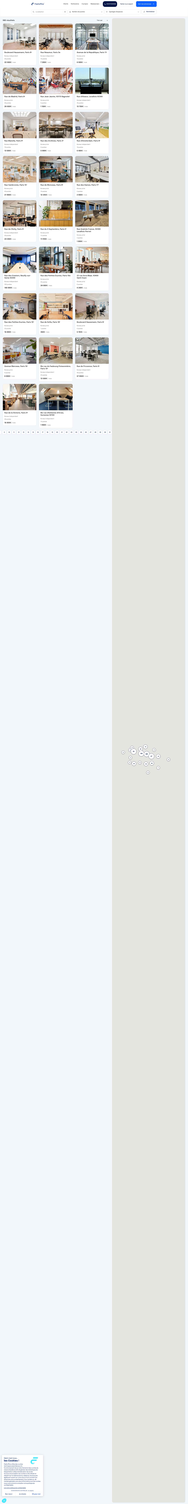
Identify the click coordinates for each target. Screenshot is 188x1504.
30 (105, 432)
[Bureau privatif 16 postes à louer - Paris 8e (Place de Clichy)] (92, 125)
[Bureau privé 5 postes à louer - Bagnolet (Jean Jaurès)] (56, 81)
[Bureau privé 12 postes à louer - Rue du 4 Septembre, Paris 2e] (56, 213)
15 (33, 432)
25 (81, 432)
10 (9, 432)
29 (100, 432)
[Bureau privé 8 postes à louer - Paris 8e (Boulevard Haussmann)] (92, 306)
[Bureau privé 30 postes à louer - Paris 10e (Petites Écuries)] (56, 260)
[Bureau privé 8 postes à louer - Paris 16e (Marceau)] (19, 350)
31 (110, 432)
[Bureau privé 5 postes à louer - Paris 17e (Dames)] (92, 169)
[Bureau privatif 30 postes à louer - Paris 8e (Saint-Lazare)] (19, 37)
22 (66, 432)
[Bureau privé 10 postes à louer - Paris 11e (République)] (92, 37)
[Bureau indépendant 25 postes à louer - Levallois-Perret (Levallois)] (92, 81)
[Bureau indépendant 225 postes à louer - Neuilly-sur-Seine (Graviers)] (19, 260)
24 (76, 432)
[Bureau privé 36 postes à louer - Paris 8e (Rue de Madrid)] (19, 81)
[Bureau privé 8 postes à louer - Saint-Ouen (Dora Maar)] (92, 260)
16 (38, 432)
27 (90, 432)
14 (28, 432)
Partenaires (75, 4)
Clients (65, 4)
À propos (85, 4)
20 (57, 432)
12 (18, 432)
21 (62, 432)
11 (13, 432)
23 (71, 432)
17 (42, 432)
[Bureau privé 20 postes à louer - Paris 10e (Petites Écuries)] (19, 306)
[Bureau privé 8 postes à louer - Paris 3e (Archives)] (56, 125)
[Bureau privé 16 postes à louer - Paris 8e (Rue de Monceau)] (56, 169)
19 (52, 432)
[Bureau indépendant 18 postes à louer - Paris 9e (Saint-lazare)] (19, 125)
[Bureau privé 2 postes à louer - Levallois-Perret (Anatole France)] (92, 213)
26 (86, 432)
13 (23, 432)
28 (95, 432)
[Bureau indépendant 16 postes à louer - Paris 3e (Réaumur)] (56, 37)
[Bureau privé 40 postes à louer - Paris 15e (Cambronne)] (19, 169)
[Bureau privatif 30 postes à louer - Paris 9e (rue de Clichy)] (19, 213)
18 (47, 432)
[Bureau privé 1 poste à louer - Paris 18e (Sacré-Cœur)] (56, 306)
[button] (95, 4)
